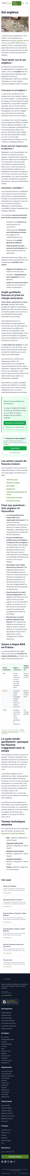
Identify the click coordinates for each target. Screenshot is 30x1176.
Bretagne (3, 1053)
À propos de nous (6, 1130)
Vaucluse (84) (5, 1092)
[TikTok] (14, 1162)
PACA (2, 1048)
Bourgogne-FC (5, 1062)
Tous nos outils (5, 1105)
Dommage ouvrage (13, 500)
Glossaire (3, 1135)
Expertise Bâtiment (6, 1012)
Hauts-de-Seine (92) (6, 1071)
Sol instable (10, 486)
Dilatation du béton (13, 482)
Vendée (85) (4, 1085)
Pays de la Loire (5, 1055)
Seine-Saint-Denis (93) (7, 1076)
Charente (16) (5, 1083)
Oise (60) (3, 1087)
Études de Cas (5, 1132)
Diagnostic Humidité (6, 1113)
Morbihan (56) (5, 1096)
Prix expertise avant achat (8, 1023)
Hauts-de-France (6, 1051)
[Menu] (27, 3)
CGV (2, 1143)
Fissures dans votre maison (8, 1026)
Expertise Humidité (6, 1018)
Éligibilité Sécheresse (7, 1118)
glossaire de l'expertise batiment (13, 833)
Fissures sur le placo (6, 1028)
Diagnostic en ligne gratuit (14, 427)
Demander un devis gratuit (14, 423)
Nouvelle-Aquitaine (6, 1044)
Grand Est (4, 1046)
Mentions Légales (6, 1140)
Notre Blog (4, 1138)
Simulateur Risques (6, 1108)
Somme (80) (4, 1094)
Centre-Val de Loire (6, 1060)
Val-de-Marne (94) (6, 1073)
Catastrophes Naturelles (7, 1020)
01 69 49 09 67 (16, 452)
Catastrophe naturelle (14, 497)
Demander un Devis (15, 1157)
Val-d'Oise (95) (5, 1078)
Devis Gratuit (15, 3)
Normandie (4, 1058)
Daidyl (26, 1173)
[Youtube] (11, 1162)
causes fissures (17, 40)
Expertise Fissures (6, 1015)
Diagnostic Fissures (6, 1110)
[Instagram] (8, 1162)
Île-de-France (5, 1037)
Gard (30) (4, 1080)
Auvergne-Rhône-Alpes (7, 1039)
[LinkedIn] (5, 1162)
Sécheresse (10, 489)
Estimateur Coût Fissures (8, 1116)
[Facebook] (2, 1162)
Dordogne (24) (5, 1089)
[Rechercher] (23, 3)
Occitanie (3, 1041)
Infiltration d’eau (12, 479)
